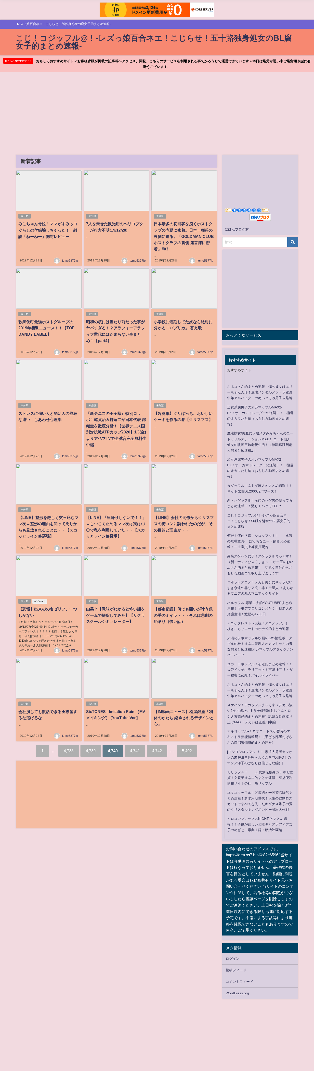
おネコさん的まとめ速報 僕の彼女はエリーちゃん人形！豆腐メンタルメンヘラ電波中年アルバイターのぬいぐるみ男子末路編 (259, 392)
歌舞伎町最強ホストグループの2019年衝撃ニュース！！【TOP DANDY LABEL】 (46, 328)
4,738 (69, 751)
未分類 (24, 216)
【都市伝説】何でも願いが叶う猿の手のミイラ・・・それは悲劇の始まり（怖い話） (183, 615)
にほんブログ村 (237, 229)
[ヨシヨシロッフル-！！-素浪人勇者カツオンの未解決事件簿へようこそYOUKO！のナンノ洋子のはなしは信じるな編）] (259, 757)
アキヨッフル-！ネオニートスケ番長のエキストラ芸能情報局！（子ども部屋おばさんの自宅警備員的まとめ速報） (259, 736)
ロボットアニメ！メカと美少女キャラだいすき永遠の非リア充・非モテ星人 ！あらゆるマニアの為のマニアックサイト (260, 587)
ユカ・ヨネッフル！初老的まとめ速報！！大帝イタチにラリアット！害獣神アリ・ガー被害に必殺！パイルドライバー (259, 669)
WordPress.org (237, 993)
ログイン (232, 958)
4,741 (135, 751)
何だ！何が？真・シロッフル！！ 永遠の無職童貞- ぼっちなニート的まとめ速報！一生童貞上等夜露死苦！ (259, 541)
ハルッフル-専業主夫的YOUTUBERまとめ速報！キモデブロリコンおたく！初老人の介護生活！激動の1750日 (259, 608)
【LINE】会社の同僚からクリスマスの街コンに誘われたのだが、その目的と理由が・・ (184, 524)
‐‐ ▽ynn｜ (39, 601)
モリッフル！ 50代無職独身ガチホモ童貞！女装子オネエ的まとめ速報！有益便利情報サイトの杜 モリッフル (260, 777)
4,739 (91, 751)
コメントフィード (239, 981)
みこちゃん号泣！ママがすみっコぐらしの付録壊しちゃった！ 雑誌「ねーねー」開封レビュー (47, 230)
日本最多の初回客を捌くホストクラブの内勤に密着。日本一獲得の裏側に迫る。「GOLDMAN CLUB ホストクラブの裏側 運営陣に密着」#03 (184, 236)
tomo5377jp (70, 260)
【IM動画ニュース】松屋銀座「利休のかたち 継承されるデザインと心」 (184, 718)
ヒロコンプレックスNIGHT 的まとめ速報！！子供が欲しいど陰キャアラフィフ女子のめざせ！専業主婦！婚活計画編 (259, 824)
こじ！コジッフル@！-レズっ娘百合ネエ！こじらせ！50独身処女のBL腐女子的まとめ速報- (258, 521)
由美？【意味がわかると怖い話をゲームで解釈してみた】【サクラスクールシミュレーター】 (115, 615)
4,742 (157, 751)
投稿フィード (236, 970)
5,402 (187, 751)
